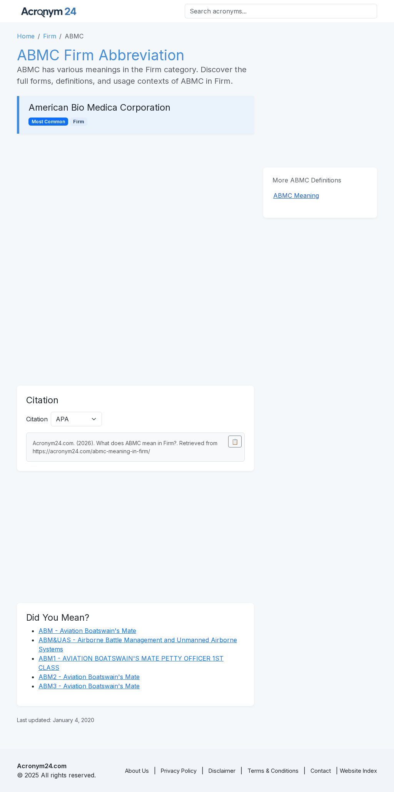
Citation (37, 419)
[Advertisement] (135, 200)
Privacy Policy (179, 770)
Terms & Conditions (273, 770)
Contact (321, 770)
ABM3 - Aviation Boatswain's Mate (89, 686)
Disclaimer (222, 770)
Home (26, 36)
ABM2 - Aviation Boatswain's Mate (89, 677)
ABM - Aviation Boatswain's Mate (87, 631)
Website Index (358, 770)
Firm (49, 36)
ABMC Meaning (296, 195)
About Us (137, 770)
